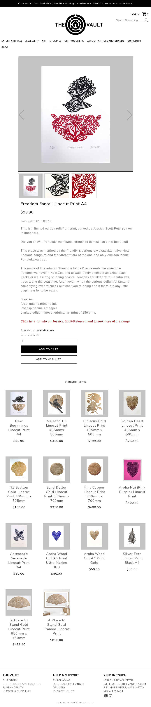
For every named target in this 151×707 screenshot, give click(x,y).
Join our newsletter (118, 680)
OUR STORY (134, 41)
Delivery (59, 687)
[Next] (129, 114)
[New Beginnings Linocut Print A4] (19, 403)
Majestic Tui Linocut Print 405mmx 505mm (56, 428)
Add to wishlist (48, 359)
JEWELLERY (32, 41)
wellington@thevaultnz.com (124, 684)
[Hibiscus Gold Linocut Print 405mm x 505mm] (94, 403)
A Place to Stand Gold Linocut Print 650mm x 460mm (19, 629)
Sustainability (13, 687)
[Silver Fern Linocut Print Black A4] (132, 536)
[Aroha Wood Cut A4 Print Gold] (94, 536)
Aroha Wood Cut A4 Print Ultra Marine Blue (56, 560)
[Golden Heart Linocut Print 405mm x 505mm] (132, 403)
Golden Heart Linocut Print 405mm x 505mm (132, 428)
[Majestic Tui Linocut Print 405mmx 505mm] (56, 403)
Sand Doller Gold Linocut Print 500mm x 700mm (56, 494)
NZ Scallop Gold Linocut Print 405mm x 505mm (18, 494)
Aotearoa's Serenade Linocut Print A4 (19, 560)
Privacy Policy (63, 691)
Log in (135, 14)
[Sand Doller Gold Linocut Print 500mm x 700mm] (56, 469)
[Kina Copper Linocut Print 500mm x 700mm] (94, 469)
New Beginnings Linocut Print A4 (19, 428)
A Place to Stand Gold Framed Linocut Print (57, 627)
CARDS (91, 41)
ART (44, 41)
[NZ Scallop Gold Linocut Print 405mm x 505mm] (19, 469)
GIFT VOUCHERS (74, 41)
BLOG (4, 47)
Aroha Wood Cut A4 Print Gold (94, 558)
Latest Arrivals (11, 41)
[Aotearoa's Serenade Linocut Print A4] (19, 536)
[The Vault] (75, 24)
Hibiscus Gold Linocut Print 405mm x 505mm (94, 428)
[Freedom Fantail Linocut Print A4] (30, 186)
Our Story (10, 680)
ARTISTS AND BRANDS (111, 41)
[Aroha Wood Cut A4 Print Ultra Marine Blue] (56, 536)
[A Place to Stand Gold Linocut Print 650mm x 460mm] (19, 602)
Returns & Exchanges (68, 684)
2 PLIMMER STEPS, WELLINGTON (124, 687)
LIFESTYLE (56, 41)
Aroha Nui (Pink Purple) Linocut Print (132, 491)
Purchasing (61, 680)
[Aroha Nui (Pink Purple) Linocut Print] (132, 469)
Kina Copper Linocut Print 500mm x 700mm (94, 494)
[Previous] (21, 114)
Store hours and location (22, 684)
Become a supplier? (16, 691)
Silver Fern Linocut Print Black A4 (132, 558)
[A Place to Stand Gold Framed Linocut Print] (56, 602)
